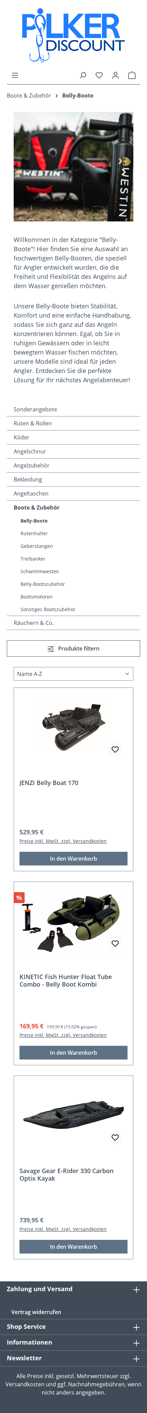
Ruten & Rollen (33, 423)
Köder (21, 437)
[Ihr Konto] (115, 75)
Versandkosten (24, 1384)
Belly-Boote (34, 520)
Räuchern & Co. (34, 623)
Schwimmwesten (40, 571)
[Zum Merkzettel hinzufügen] (115, 749)
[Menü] (15, 75)
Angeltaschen (31, 493)
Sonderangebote (35, 409)
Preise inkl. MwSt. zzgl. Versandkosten (63, 841)
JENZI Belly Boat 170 (48, 783)
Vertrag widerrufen (36, 1312)
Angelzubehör (32, 465)
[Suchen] (83, 75)
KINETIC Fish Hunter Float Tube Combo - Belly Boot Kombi (65, 980)
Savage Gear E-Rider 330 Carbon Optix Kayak (66, 1174)
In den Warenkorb (73, 858)
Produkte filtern (78, 648)
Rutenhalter (34, 533)
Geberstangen (37, 546)
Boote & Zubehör (36, 507)
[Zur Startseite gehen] (73, 35)
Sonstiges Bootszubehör (48, 609)
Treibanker (33, 558)
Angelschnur (30, 451)
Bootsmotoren (37, 596)
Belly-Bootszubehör (43, 584)
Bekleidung (28, 479)
